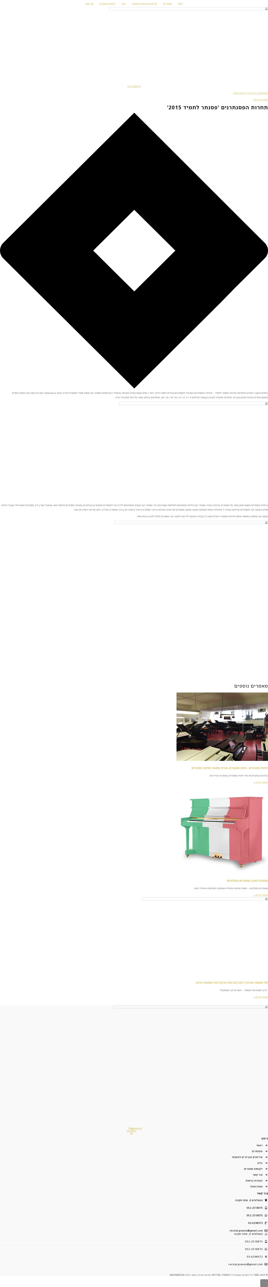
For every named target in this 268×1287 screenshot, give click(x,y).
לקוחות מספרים (107, 3)
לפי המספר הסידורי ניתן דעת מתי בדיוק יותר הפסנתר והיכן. (232, 982)
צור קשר (89, 3)
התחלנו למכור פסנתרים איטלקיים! (247, 880)
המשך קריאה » (260, 782)
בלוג (123, 3)
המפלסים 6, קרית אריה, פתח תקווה (250, 93)
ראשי (180, 3)
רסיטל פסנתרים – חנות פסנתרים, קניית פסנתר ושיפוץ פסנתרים (230, 768)
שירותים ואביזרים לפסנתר (144, 3)
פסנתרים (167, 3)
